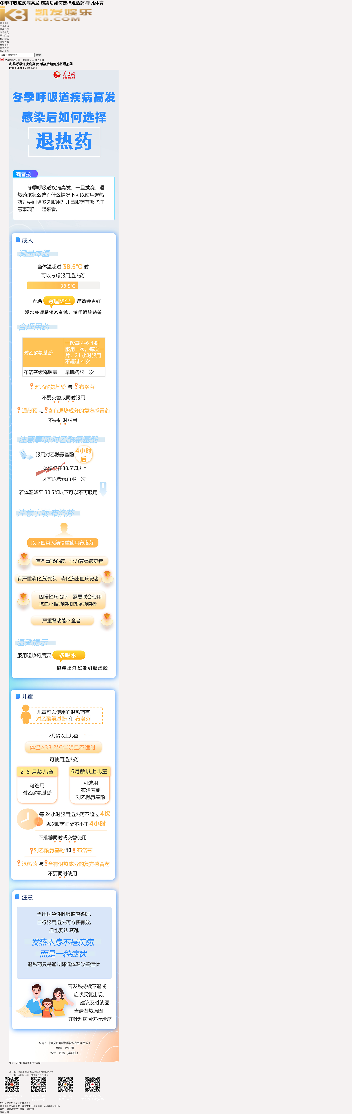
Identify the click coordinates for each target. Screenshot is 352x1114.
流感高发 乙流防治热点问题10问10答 (36, 1072)
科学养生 (4, 48)
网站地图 (4, 1112)
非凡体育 (4, 23)
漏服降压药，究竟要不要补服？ (33, 1075)
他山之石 (4, 51)
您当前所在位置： (13, 60)
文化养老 (4, 42)
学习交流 (4, 35)
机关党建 (4, 38)
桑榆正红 (4, 45)
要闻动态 (4, 29)
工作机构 (4, 26)
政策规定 (4, 32)
